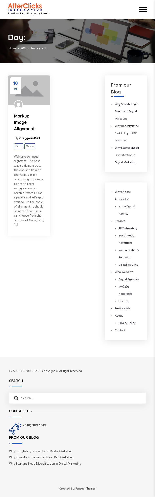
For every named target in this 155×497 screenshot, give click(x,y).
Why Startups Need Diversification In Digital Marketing (127, 155)
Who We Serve (124, 272)
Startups (124, 301)
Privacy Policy (127, 323)
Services (120, 221)
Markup (30, 146)
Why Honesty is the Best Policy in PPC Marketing (127, 133)
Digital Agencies (129, 279)
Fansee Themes (85, 488)
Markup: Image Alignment (24, 122)
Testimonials (122, 308)
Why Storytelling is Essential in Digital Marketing (126, 111)
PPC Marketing (128, 228)
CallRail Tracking (128, 265)
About (119, 316)
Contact (120, 330)
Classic (19, 146)
